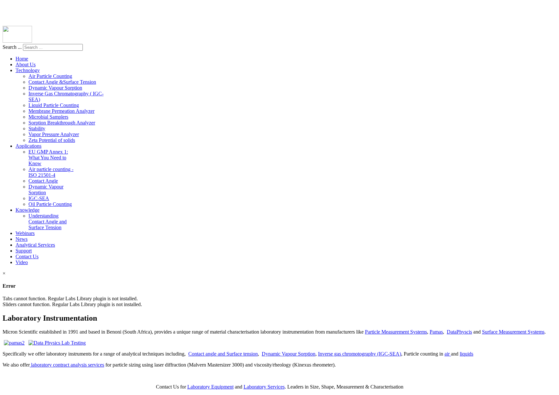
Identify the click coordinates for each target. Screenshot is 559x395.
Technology (28, 70)
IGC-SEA (38, 198)
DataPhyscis (459, 332)
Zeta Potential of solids (51, 140)
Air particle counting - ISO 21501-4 (50, 172)
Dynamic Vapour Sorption (55, 88)
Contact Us (27, 256)
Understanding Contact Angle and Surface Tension (47, 221)
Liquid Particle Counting (53, 105)
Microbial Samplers (48, 117)
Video (22, 262)
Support (24, 250)
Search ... (12, 47)
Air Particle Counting (50, 76)
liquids (466, 354)
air (447, 354)
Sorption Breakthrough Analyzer (61, 122)
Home (22, 58)
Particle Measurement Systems (396, 332)
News (21, 239)
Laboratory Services (264, 387)
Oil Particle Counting (50, 204)
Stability (36, 128)
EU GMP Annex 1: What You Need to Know (48, 157)
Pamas (436, 332)
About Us (26, 64)
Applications (28, 146)
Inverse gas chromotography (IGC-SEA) (359, 354)
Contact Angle (43, 181)
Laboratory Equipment (210, 387)
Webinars (25, 233)
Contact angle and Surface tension (223, 354)
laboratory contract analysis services (67, 365)
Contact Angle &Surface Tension (62, 82)
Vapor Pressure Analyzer (53, 134)
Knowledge (27, 210)
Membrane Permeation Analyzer (61, 111)
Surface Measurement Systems (513, 332)
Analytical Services (35, 245)
